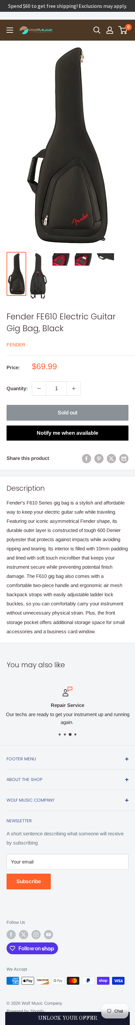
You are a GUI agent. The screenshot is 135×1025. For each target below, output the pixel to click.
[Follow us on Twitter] (23, 934)
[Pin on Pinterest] (99, 458)
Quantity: (17, 388)
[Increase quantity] (74, 388)
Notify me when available (67, 433)
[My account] (109, 30)
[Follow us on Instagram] (36, 934)
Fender (16, 344)
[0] (123, 30)
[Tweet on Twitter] (111, 458)
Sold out (67, 412)
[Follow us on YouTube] (48, 934)
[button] (67, 1018)
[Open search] (97, 30)
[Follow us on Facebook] (11, 934)
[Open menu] (10, 30)
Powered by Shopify (26, 1011)
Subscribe (28, 881)
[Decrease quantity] (39, 388)
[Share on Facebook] (86, 458)
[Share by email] (123, 458)
